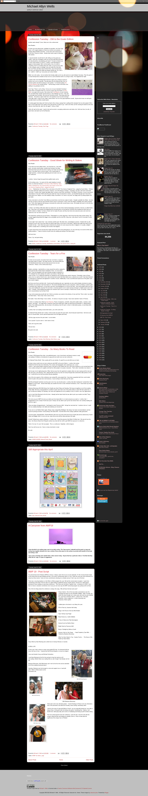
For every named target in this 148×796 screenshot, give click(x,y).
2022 (100, 273)
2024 (100, 269)
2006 (100, 353)
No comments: (53, 124)
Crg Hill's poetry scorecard (106, 416)
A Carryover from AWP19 (40, 525)
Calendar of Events (53, 29)
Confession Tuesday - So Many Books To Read (51, 349)
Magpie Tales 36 (108, 196)
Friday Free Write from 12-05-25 (112, 206)
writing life (72, 243)
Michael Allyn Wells (41, 6)
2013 (100, 338)
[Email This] (63, 124)
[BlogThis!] (64, 124)
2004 (100, 357)
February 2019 (104, 322)
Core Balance (56, 92)
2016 (100, 331)
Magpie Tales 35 (108, 168)
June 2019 (103, 292)
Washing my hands (103, 417)
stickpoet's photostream (106, 482)
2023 (100, 271)
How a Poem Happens (105, 437)
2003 (100, 359)
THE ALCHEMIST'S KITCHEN (106, 420)
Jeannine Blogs (103, 387)
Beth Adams (102, 401)
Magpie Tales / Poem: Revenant (112, 158)
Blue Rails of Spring (103, 447)
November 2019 (104, 284)
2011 (100, 342)
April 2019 (103, 297)
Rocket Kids (102, 374)
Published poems (65, 29)
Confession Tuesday (37, 126)
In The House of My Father (49, 183)
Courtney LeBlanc (104, 396)
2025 (100, 267)
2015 (100, 333)
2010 (100, 344)
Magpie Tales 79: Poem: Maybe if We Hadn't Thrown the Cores (112, 139)
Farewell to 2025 (103, 380)
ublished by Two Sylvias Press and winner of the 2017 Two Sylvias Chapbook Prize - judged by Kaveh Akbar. (45, 187)
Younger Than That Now (105, 411)
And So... (101, 464)
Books (33, 243)
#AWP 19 (34, 755)
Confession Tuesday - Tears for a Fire (46, 253)
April (33, 515)
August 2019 (103, 288)
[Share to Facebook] (68, 124)
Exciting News (102, 397)
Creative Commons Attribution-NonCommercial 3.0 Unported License (75, 788)
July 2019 (103, 290)
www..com (103, 478)
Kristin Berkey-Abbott (104, 368)
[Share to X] (66, 124)
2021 (100, 275)
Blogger (106, 792)
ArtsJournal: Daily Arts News (106, 405)
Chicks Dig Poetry (104, 378)
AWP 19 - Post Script (38, 571)
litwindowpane (103, 383)
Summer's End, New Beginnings (106, 402)
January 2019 (103, 324)
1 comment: (53, 241)
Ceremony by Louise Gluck (104, 223)
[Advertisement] (60, 140)
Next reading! (102, 442)
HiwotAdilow (50, 243)
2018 (100, 327)
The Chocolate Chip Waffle (106, 461)
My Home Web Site (40, 29)
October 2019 (103, 286)
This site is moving (103, 412)
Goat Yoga (45, 126)
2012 (100, 340)
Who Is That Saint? (103, 245)
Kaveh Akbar (57, 243)
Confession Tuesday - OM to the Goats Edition (50, 39)
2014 (100, 336)
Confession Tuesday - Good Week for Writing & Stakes (55, 160)
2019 (100, 280)
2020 (100, 278)
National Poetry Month (46, 439)
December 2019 (104, 282)
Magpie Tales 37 (108, 214)
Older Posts (89, 760)
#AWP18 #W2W (36, 439)
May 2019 (103, 295)
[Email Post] (60, 124)
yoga (58, 339)
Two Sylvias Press (65, 243)
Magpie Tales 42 (108, 176)
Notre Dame (54, 339)
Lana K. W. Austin (103, 438)
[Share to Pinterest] (69, 124)
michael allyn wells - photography (108, 446)
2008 (100, 349)
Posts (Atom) (64, 765)
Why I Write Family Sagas (105, 375)
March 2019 (103, 320)
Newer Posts (32, 760)
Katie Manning (49, 302)
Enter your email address (109, 103)
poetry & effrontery (104, 441)
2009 (100, 346)
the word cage (103, 455)
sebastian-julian (94, 792)
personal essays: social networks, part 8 (108, 452)
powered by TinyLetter (109, 111)
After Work (107, 149)
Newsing (101, 384)
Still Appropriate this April (40, 449)
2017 (100, 329)
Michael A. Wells (43, 788)
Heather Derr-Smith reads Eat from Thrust (108, 433)
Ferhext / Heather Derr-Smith (106, 432)
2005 (100, 355)
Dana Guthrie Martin (104, 450)
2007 (100, 351)
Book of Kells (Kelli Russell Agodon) (108, 426)
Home (30, 29)
